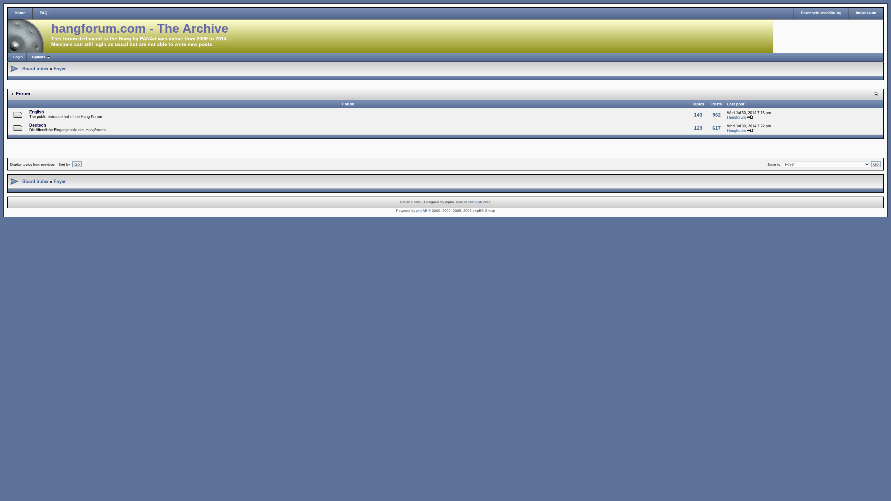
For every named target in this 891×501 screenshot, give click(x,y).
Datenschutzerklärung (821, 13)
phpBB (421, 211)
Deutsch (37, 125)
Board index (35, 68)
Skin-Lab (475, 202)
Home (20, 13)
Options (38, 57)
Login (18, 57)
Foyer (60, 68)
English (36, 112)
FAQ (44, 13)
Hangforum (736, 117)
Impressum (866, 13)
